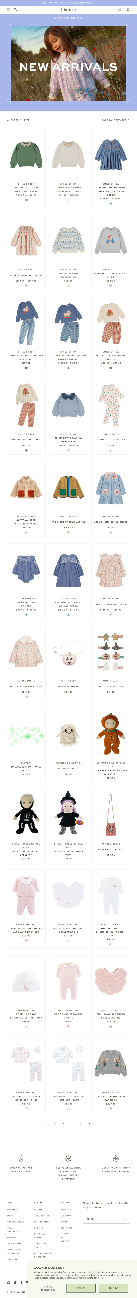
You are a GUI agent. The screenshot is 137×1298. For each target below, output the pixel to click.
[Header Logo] (68, 9)
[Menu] (8, 9)
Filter (20, 120)
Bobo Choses (111, 434)
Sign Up (47, 3)
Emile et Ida (26, 184)
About (38, 1210)
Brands (12, 1237)
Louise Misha (111, 516)
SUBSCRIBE (125, 1219)
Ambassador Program (42, 1255)
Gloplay (26, 763)
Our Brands (42, 1222)
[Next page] (89, 1123)
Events (39, 1228)
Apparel (12, 1210)
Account (67, 1216)
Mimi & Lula (68, 681)
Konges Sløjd (110, 844)
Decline (113, 1288)
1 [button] (47, 1123)
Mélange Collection (68, 763)
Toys (10, 1216)
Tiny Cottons (111, 1092)
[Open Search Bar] (15, 9)
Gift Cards (14, 1243)
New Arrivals (73, 18)
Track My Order (65, 1237)
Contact (67, 1210)
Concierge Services (14, 1251)
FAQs (64, 1222)
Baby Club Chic (26, 924)
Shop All (13, 1259)
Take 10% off (42, 1216)
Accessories (15, 1222)
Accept (81, 1288)
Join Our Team (40, 1245)
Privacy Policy (97, 1278)
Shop (57, 18)
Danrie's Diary (39, 1236)
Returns (67, 1228)
